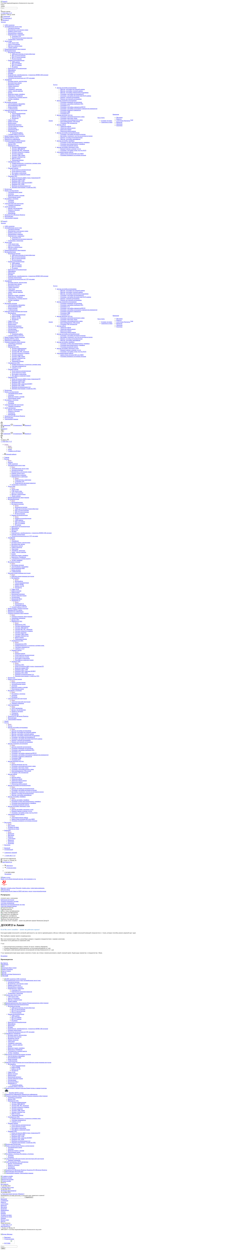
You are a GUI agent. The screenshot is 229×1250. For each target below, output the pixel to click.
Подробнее (8, 874)
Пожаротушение (20, 653)
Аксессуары (15, 489)
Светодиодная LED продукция (20, 702)
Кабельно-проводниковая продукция (22, 576)
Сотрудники (4, 1204)
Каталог (10, 462)
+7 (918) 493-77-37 (6, 13)
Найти (3, 1248)
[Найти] (1, 10)
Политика (4, 1208)
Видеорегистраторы (21, 507)
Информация (5, 1210)
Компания (11, 833)
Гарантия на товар (6, 1216)
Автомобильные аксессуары (20, 468)
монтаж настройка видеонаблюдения (22, 788)
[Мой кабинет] (2, 423)
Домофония (15, 541)
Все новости (4, 1184)
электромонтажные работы (19, 817)
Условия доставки (6, 1215)
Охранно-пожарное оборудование (21, 616)
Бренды (3, 1221)
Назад (9, 446)
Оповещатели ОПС (21, 644)
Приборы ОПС (19, 665)
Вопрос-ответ (5, 1220)
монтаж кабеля (15, 777)
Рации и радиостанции (18, 682)
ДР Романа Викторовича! (8, 1190)
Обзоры (3, 1212)
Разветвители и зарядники (23, 480)
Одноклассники (11, 868)
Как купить (11, 825)
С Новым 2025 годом (7, 1187)
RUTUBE (7, 1243)
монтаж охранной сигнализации (21, 747)
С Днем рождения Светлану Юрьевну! (12, 1194)
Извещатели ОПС (20, 624)
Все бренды (4, 963)
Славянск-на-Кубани (14, 451)
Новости (3, 1202)
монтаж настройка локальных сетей (22, 809)
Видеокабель (19, 581)
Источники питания (17, 565)
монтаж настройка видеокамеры (21, 730)
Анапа (10, 449)
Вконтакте (9, 865)
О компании (4, 1200)
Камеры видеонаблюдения (23, 518)
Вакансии (4, 1205)
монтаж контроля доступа (19, 764)
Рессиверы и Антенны (18, 693)
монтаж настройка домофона (20, 800)
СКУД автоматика (17, 708)
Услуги (10, 726)
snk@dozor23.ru (7, 862)
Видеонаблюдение (17, 502)
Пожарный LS (19, 603)
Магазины (4, 1207)
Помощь (3, 1213)
